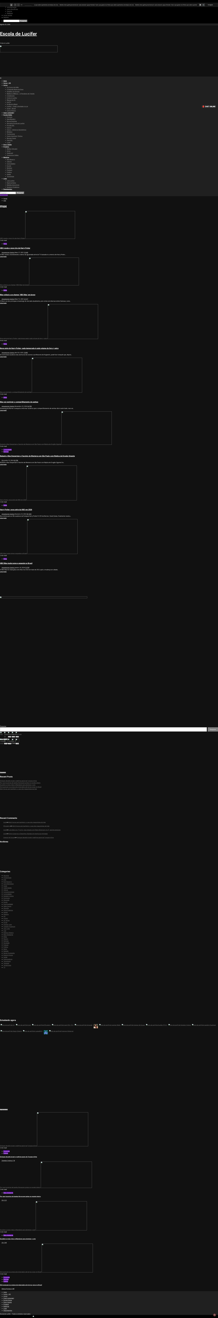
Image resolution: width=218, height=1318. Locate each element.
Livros (5, 85)
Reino (5, 949)
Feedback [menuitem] (10, 13)
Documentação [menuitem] (11, 7)
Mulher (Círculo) (12, 149)
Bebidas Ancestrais (13, 185)
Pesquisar (3, 726)
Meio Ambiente (8, 935)
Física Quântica (8, 910)
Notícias (9, 168)
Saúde (9, 174)
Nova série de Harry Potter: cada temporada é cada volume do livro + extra (23, 338)
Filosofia (6, 908)
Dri (2, 460)
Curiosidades (11, 164)
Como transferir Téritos (14, 136)
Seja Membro (11, 119)
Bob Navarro (11, 159)
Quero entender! (8, 113)
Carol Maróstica (8, 884)
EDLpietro (6, 826)
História (6, 914)
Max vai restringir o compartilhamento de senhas (16, 392)
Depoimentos (7, 189)
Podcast (9, 170)
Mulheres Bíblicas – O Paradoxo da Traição (20, 94)
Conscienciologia (8, 892)
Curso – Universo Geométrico (16, 130)
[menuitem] (110, 21)
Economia (6, 898)
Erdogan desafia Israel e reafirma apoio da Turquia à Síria (18, 781)
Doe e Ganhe (7, 144)
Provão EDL (10, 125)
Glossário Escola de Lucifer (16, 123)
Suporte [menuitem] (9, 11)
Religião (6, 951)
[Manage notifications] (214, 1315)
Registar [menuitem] (6, 17)
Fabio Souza (7, 906)
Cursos (9, 128)
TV (4, 967)
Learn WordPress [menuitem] (12, 9)
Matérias (6, 157)
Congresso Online (12, 155)
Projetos (6, 147)
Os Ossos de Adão (13, 87)
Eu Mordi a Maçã (12, 104)
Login (8, 142)
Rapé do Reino (11, 183)
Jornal (5, 922)
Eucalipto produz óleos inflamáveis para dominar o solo (17, 785)
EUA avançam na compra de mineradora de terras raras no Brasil (20, 787)
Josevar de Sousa (8, 837)
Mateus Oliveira (8, 933)
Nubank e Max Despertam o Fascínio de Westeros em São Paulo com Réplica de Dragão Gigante (30, 444)
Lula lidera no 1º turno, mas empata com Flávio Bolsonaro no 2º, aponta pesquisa (34, 830)
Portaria (9, 117)
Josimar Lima (7, 925)
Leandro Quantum (9, 927)
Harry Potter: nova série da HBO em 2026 (13, 500)
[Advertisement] (109, 65)
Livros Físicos (11, 111)
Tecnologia (10, 176)
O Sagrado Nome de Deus (15, 89)
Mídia (5, 244)
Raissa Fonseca (6, 1289)
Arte (4, 880)
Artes (8, 151)
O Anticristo (11, 96)
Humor (5, 918)
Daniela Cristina (8, 896)
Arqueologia (7, 878)
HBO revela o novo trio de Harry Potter (12, 238)
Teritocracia (11, 134)
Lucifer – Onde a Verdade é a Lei (17, 106)
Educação (6, 900)
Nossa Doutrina (12, 121)
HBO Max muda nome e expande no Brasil (13, 553)
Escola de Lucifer (18, 34)
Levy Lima (6, 929)
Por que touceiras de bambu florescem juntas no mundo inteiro (20, 783)
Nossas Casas (11, 138)
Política (9, 172)
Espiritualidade (8, 904)
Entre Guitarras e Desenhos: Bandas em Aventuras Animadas (28, 834)
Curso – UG (7, 83)
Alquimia (6, 876)
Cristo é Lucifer (12, 98)
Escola (9, 166)
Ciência (9, 161)
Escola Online (7, 115)
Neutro (5, 939)
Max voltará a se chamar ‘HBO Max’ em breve (14, 285)
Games (5, 912)
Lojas (5, 178)
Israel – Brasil (11, 108)
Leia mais (3, 257)
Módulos (9, 132)
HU (4, 916)
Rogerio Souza (8, 955)
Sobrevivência (7, 959)
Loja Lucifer (11, 181)
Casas (5, 886)
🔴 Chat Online (208, 106)
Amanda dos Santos (8, 252)
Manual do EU (11, 100)
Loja (4, 931)
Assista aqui (4, 195)
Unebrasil (10, 153)
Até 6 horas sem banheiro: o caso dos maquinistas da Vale (18, 789)
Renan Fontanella (9, 953)
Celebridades (7, 888)
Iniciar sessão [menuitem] (7, 15)
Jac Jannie (6, 920)
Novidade (6, 943)
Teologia (6, 963)
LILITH (9, 102)
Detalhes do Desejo (13, 91)
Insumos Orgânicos (13, 187)
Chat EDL (10, 140)
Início (5, 81)
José (4, 822)
